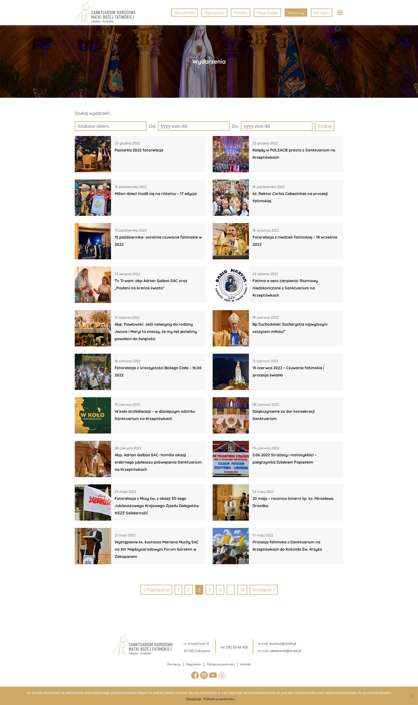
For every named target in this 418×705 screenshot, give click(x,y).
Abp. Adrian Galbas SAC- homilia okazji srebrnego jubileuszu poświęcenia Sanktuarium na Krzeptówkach (158, 462)
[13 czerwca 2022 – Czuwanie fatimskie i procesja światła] (231, 372)
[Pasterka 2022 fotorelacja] (93, 154)
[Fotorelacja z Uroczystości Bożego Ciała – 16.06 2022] (93, 372)
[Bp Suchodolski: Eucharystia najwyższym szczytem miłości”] (231, 328)
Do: (235, 126)
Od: (152, 126)
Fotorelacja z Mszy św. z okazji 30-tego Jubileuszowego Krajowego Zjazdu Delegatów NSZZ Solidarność (157, 505)
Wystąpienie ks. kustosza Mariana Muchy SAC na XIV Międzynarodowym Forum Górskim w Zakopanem (157, 549)
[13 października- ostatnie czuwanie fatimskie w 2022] (93, 241)
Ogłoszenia (214, 12)
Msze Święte (267, 12)
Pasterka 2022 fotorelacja (139, 150)
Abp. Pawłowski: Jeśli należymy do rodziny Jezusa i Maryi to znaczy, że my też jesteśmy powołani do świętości (156, 331)
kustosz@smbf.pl (282, 643)
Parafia (240, 12)
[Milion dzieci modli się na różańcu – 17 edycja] (93, 198)
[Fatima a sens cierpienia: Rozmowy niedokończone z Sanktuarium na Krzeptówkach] (231, 285)
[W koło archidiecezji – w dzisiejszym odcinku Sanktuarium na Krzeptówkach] (93, 415)
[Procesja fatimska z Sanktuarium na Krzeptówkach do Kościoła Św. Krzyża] (231, 546)
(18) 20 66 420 (237, 647)
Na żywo (321, 12)
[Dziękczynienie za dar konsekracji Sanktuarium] (231, 415)
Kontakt (245, 664)
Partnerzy (174, 664)
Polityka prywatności (221, 664)
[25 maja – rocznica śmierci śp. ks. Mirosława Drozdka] (231, 502)
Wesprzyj (296, 12)
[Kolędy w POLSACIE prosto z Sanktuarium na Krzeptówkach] (231, 154)
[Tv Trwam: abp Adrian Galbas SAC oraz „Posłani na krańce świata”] (93, 285)
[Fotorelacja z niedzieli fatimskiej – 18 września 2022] (231, 241)
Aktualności (184, 12)
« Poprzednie (156, 589)
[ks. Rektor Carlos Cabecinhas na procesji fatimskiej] (231, 198)
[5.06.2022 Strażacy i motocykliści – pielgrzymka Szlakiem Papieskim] (231, 459)
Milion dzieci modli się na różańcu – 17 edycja (156, 193)
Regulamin (194, 664)
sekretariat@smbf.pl (285, 651)
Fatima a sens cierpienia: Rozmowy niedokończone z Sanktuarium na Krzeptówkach (285, 288)
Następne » (264, 589)
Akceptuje (193, 699)
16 (242, 589)
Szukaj (324, 126)
